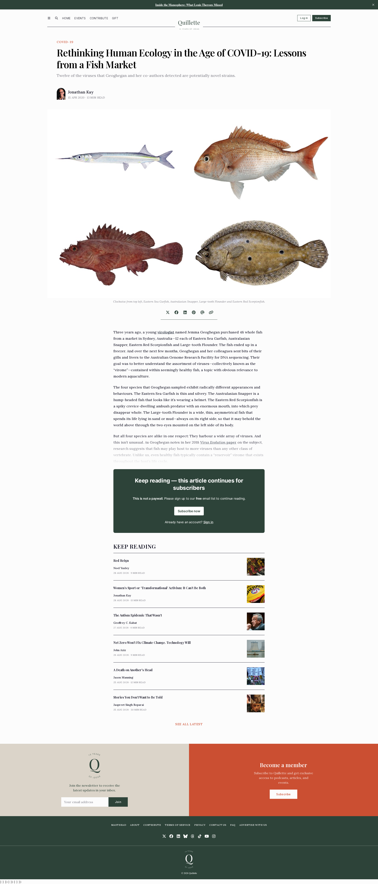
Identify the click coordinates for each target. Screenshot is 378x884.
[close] (373, 5)
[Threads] (192, 836)
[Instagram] (213, 836)
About (134, 824)
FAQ (232, 824)
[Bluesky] (185, 836)
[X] (164, 836)
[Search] (56, 18)
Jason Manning (123, 677)
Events (80, 18)
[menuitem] (66, 18)
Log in (304, 18)
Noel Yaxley (121, 568)
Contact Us (217, 824)
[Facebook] (171, 836)
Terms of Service (177, 824)
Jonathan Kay (81, 92)
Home (66, 18)
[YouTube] (206, 836)
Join (118, 802)
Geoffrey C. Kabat (125, 623)
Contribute (99, 18)
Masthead (118, 824)
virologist (166, 332)
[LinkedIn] (178, 836)
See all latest (189, 724)
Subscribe (321, 18)
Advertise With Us (253, 824)
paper (230, 442)
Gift (115, 18)
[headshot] (61, 94)
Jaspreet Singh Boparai (128, 705)
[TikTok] (199, 836)
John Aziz (119, 650)
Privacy (199, 824)
